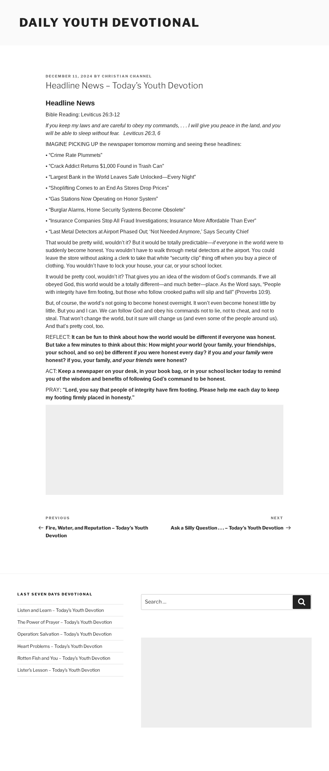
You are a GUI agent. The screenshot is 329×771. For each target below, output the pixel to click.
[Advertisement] (164, 450)
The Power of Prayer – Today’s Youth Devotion (64, 622)
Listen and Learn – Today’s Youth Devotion (60, 610)
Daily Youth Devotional (109, 22)
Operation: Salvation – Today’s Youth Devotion (64, 634)
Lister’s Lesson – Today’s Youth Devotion (58, 670)
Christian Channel (127, 76)
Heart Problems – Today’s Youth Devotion (59, 646)
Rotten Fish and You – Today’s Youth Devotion (63, 658)
